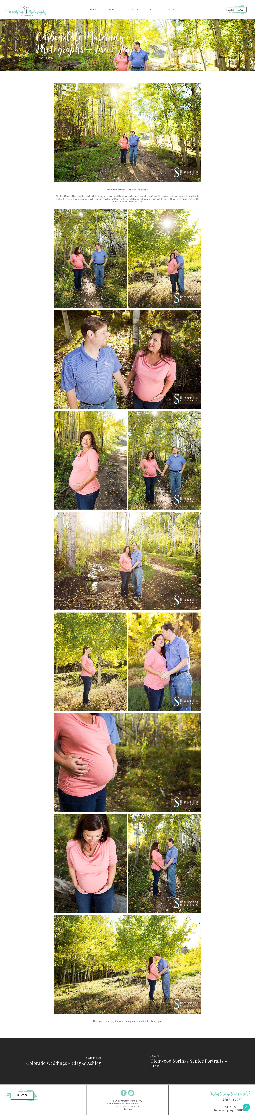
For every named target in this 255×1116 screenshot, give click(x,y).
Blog (152, 9)
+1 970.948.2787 (230, 1100)
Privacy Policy (127, 1109)
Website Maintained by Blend (127, 1106)
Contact (171, 9)
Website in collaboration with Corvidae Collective (127, 1104)
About (111, 9)
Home (93, 9)
